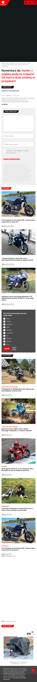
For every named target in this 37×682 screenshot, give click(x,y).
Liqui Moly (9, 333)
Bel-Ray (8, 341)
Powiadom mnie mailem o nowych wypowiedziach (17, 152)
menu (34, 2)
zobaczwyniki (14, 348)
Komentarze (5, 66)
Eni (7, 336)
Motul (8, 319)
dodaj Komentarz (12, 159)
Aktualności (19, 63)
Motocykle (5, 546)
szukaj (30, 3)
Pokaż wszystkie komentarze (10, 91)
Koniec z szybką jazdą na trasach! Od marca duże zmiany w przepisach (18, 76)
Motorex (9, 338)
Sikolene (9, 330)
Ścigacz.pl (3, 3)
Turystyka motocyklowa (10, 387)
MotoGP (4, 466)
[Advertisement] (18, 591)
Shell (8, 327)
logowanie (26, 3)
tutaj (13, 674)
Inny (7, 344)
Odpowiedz (5, 104)
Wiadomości (13, 63)
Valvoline (9, 324)
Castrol (8, 321)
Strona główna (5, 63)
